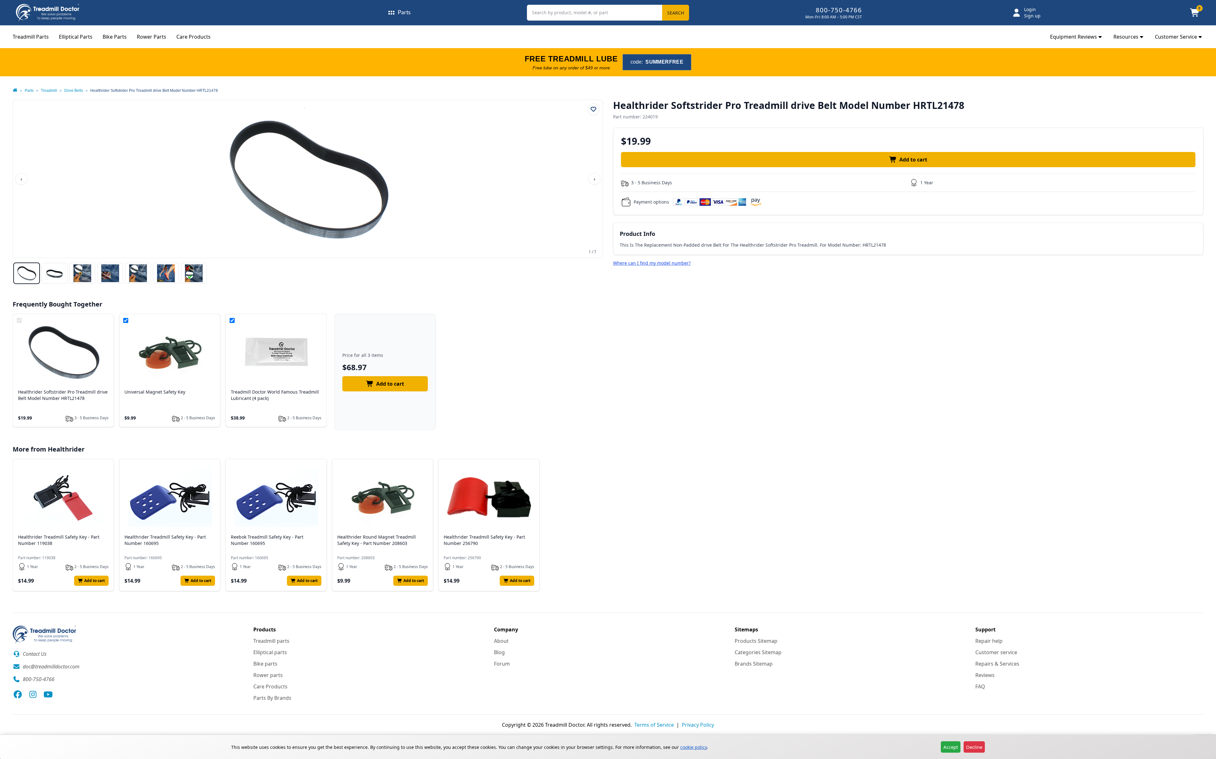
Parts (29, 90)
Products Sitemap (756, 640)
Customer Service (1176, 36)
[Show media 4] (110, 273)
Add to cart (913, 159)
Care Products (193, 36)
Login (1030, 9)
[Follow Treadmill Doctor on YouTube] (48, 694)
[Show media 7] (193, 273)
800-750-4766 (839, 10)
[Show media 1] (26, 273)
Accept (950, 747)
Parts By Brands (272, 697)
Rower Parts (151, 36)
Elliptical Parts (75, 36)
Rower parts (268, 675)
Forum (502, 663)
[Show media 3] (82, 273)
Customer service (996, 652)
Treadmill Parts (31, 36)
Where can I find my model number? (652, 263)
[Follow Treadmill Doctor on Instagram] (33, 694)
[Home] (15, 90)
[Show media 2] (54, 273)
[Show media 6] (166, 273)
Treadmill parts (271, 640)
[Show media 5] (138, 273)
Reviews (985, 675)
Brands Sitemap (754, 663)
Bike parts (265, 663)
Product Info (637, 233)
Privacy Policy (698, 724)
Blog (499, 652)
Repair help (989, 640)
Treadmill (49, 90)
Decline (974, 747)
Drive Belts (73, 90)
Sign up (1032, 16)
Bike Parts (115, 36)
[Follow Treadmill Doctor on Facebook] (18, 694)
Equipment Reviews (1073, 36)
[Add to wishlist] (593, 109)
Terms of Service (654, 724)
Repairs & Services (997, 663)
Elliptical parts (270, 652)
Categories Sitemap (758, 652)
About (501, 640)
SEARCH (675, 13)
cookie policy (693, 747)
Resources (1125, 36)
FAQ (980, 686)
